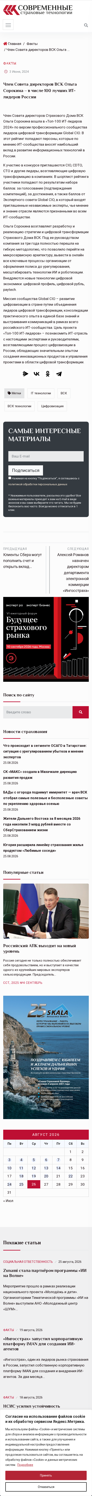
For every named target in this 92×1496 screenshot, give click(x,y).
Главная (14, 44)
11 (21, 1168)
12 (34, 1168)
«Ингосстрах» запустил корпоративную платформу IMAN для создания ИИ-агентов (43, 1343)
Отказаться (46, 1487)
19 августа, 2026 (31, 1330)
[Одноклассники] (48, 374)
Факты (32, 44)
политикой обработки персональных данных (37, 484)
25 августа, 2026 (70, 1261)
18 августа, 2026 (31, 1397)
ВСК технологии (19, 406)
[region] (46, 1453)
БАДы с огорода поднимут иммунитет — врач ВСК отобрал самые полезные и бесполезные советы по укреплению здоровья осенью (45, 798)
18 (21, 1176)
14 (58, 1168)
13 (46, 1168)
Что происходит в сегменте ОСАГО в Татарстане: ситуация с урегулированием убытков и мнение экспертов (45, 751)
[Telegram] (59, 374)
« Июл (8, 1201)
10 (9, 1168)
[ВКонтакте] (36, 374)
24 (9, 1184)
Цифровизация (52, 406)
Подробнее (25, 1465)
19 (34, 1176)
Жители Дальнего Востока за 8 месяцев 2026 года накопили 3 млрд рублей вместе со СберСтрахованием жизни (41, 824)
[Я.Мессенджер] (25, 374)
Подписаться (25, 470)
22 (70, 1176)
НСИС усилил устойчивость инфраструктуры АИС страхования (39, 1409)
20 (46, 1176)
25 (21, 1184)
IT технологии (41, 393)
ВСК (64, 393)
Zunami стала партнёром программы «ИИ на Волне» (44, 1273)
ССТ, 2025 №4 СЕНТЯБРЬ (23, 982)
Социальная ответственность (28, 1261)
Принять (46, 1475)
